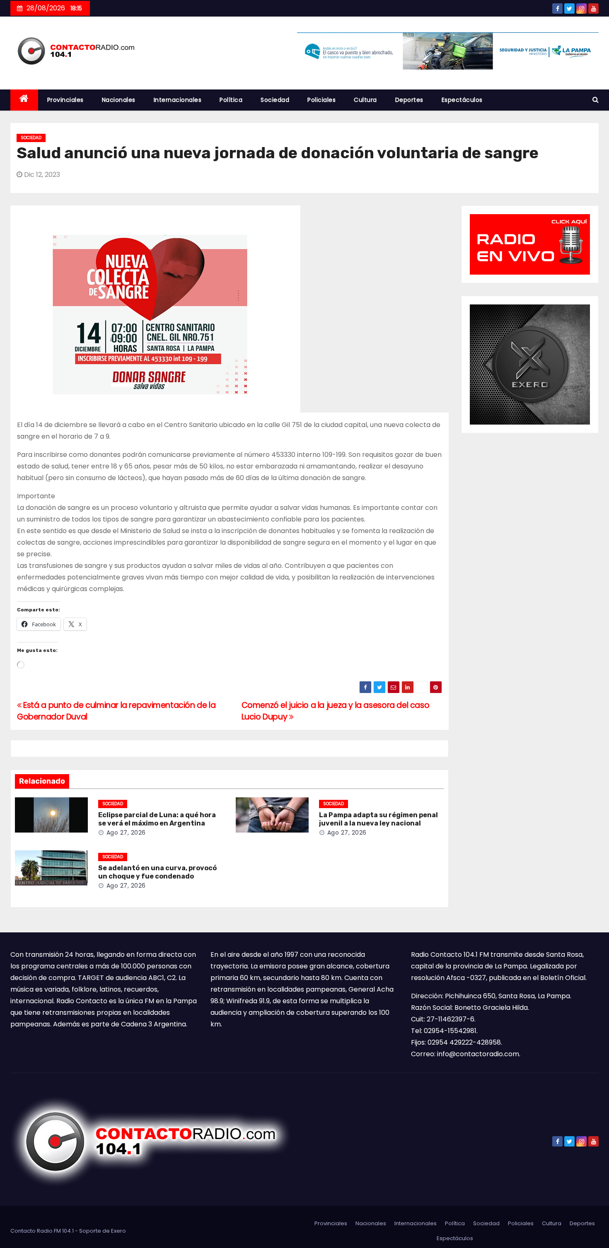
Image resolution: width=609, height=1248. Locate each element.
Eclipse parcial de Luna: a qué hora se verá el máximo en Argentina (157, 819)
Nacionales (118, 100)
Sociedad (275, 100)
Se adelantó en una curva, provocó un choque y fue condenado (157, 872)
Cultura (365, 100)
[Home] (24, 100)
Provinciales (65, 100)
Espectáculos (462, 100)
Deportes (409, 100)
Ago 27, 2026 (126, 832)
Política (231, 100)
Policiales (321, 100)
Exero (118, 1231)
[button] (595, 99)
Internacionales (178, 100)
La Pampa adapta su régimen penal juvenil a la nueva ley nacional (378, 819)
